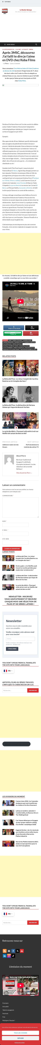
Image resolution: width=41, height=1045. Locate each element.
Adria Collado (17, 340)
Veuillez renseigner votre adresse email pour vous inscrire (20, 633)
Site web (5, 539)
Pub (3, 1017)
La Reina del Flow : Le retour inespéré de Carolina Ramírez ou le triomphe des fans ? (20, 380)
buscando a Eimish (25, 188)
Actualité (25, 49)
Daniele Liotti (19, 342)
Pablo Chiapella (19, 347)
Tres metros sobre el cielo (28, 349)
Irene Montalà (17, 344)
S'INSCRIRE (12, 649)
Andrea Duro (27, 340)
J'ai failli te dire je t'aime (10, 346)
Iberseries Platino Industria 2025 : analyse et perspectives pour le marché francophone (27, 844)
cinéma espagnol (8, 342)
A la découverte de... (8, 49)
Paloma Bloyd (29, 347)
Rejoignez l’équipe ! (8, 1020)
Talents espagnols (8, 1010)
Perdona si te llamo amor (11, 349)
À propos (5, 1003)
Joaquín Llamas (24, 346)
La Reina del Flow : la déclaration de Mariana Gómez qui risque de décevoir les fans (18, 406)
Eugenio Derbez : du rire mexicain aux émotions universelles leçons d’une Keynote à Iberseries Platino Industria (27, 833)
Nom (4, 521)
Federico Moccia (29, 342)
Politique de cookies (20, 1042)
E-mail (5, 530)
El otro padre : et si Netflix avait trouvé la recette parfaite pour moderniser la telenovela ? (26, 568)
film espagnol (7, 344)
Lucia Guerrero (8, 347)
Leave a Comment (15, 63)
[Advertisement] (20, 30)
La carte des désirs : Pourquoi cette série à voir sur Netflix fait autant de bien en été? (20, 432)
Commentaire (8, 495)
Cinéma (31, 49)
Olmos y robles (14, 180)
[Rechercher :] (20, 690)
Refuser (20, 1038)
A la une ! (18, 49)
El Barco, (15, 171)
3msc (10, 340)
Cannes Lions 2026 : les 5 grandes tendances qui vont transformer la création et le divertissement (27, 803)
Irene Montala (21, 183)
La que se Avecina (15, 185)
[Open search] (36, 44)
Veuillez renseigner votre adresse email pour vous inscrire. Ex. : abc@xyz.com (19, 643)
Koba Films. (22, 81)
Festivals (5, 1013)
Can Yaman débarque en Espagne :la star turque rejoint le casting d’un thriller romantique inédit (27, 822)
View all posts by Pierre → (24, 473)
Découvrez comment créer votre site (16, 744)
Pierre (7, 63)
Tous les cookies (20, 1033)
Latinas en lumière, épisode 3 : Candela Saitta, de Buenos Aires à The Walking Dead (27, 813)
